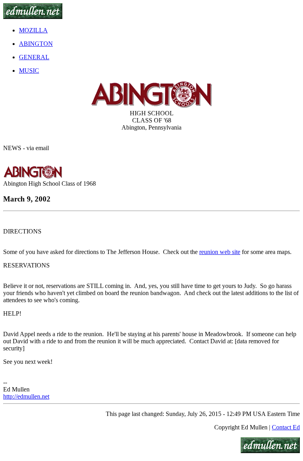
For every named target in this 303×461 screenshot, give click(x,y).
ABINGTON (36, 43)
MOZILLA (33, 30)
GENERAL (34, 57)
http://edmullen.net (26, 396)
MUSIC (29, 70)
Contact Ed (286, 427)
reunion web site (219, 251)
